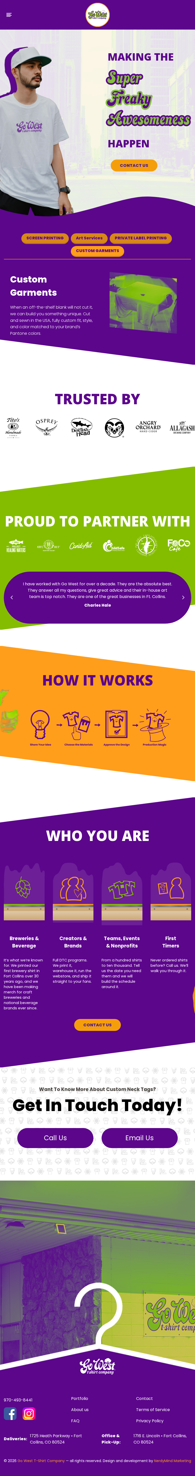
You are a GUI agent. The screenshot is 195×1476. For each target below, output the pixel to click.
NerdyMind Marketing (172, 1460)
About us (80, 1410)
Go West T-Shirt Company (41, 1460)
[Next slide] (183, 597)
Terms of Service (153, 1410)
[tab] (45, 238)
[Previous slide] (12, 597)
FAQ (75, 1421)
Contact (144, 1398)
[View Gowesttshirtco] (29, 1413)
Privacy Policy (150, 1421)
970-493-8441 (18, 1400)
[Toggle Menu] (9, 15)
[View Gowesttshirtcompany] (10, 1413)
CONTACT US (134, 165)
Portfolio (79, 1398)
